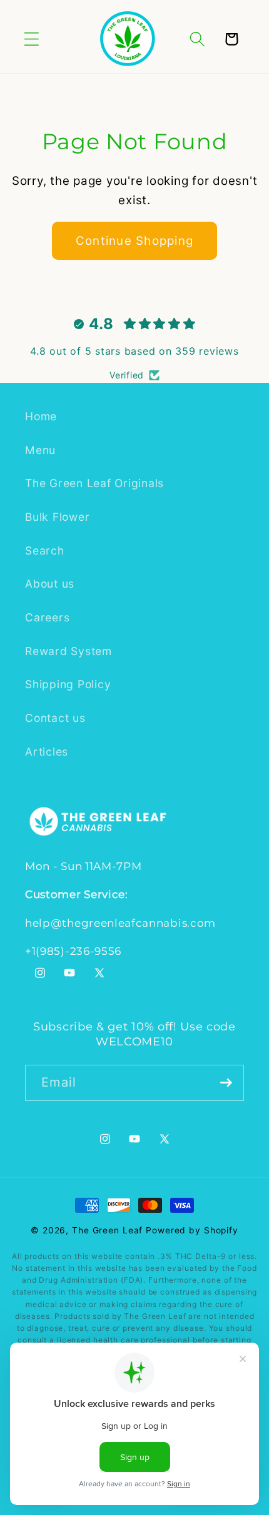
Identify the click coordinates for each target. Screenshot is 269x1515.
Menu (40, 449)
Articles (46, 751)
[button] (31, 39)
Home (41, 416)
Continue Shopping (134, 241)
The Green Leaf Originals (94, 483)
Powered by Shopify (192, 1230)
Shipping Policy (68, 684)
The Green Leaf (107, 1230)
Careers (47, 617)
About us (49, 583)
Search (44, 550)
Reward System (68, 651)
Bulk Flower (57, 516)
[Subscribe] (226, 1083)
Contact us (55, 717)
